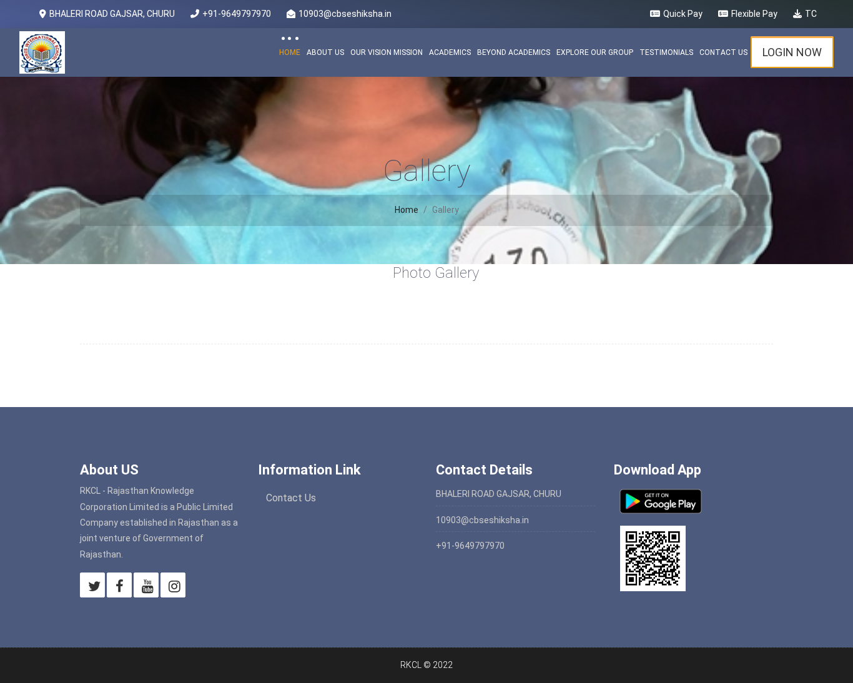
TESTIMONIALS (666, 52)
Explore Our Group (594, 52)
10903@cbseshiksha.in (482, 520)
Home (289, 52)
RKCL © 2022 (426, 665)
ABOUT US (325, 52)
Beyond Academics (513, 52)
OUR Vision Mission (386, 52)
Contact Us (723, 52)
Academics (450, 52)
